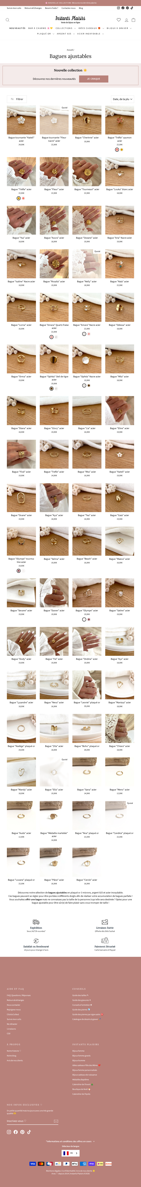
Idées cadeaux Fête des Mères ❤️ (86, 1065)
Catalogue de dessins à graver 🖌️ (86, 1019)
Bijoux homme (78, 1060)
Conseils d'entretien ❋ (82, 1005)
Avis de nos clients (15, 1060)
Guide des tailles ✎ (80, 995)
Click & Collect (13, 1014)
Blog (81, 8)
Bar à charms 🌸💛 (40, 28)
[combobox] (71, 1153)
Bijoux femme (78, 1050)
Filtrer (19, 99)
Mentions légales (53, 1170)
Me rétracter (12, 1024)
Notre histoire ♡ (14, 1050)
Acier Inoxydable (89, 33)
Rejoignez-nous (14, 1009)
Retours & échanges (15, 1000)
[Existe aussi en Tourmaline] (88, 619)
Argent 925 (64, 33)
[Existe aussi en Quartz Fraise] (88, 334)
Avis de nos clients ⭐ (85, 1170)
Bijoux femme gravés (81, 1055)
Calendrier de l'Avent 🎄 (82, 1084)
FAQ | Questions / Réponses (19, 995)
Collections (64, 28)
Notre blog (11, 1055)
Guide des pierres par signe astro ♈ (87, 1014)
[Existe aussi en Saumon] (23, 198)
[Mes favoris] (119, 19)
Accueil (70, 49)
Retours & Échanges (33, 8)
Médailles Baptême (80, 1079)
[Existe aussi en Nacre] (56, 337)
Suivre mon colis (14, 8)
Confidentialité (68, 1170)
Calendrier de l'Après (81, 1094)
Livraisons (11, 1028)
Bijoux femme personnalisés (84, 1070)
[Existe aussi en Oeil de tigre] (88, 385)
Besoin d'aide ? (51, 8)
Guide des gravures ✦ (81, 1000)
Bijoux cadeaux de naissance (84, 1074)
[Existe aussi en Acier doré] (121, 149)
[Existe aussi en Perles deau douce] (23, 570)
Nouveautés (17, 28)
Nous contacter (13, 1005)
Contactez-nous (68, 8)
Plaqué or (44, 33)
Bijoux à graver (118, 28)
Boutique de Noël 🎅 (81, 1089)
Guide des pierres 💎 (81, 1009)
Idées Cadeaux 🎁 (90, 28)
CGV (8, 1033)
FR (71, 1153)
